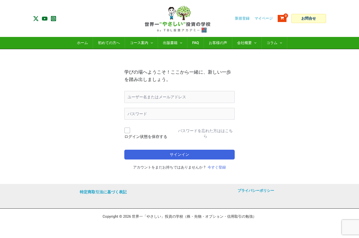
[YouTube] (45, 19)
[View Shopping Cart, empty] (282, 18)
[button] (308, 18)
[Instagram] (53, 19)
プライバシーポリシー (256, 190)
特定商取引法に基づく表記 (103, 192)
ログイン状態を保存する (145, 136)
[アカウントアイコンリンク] (263, 18)
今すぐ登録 (217, 167)
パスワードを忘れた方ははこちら (205, 133)
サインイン (179, 154)
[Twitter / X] (36, 19)
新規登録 (242, 18)
